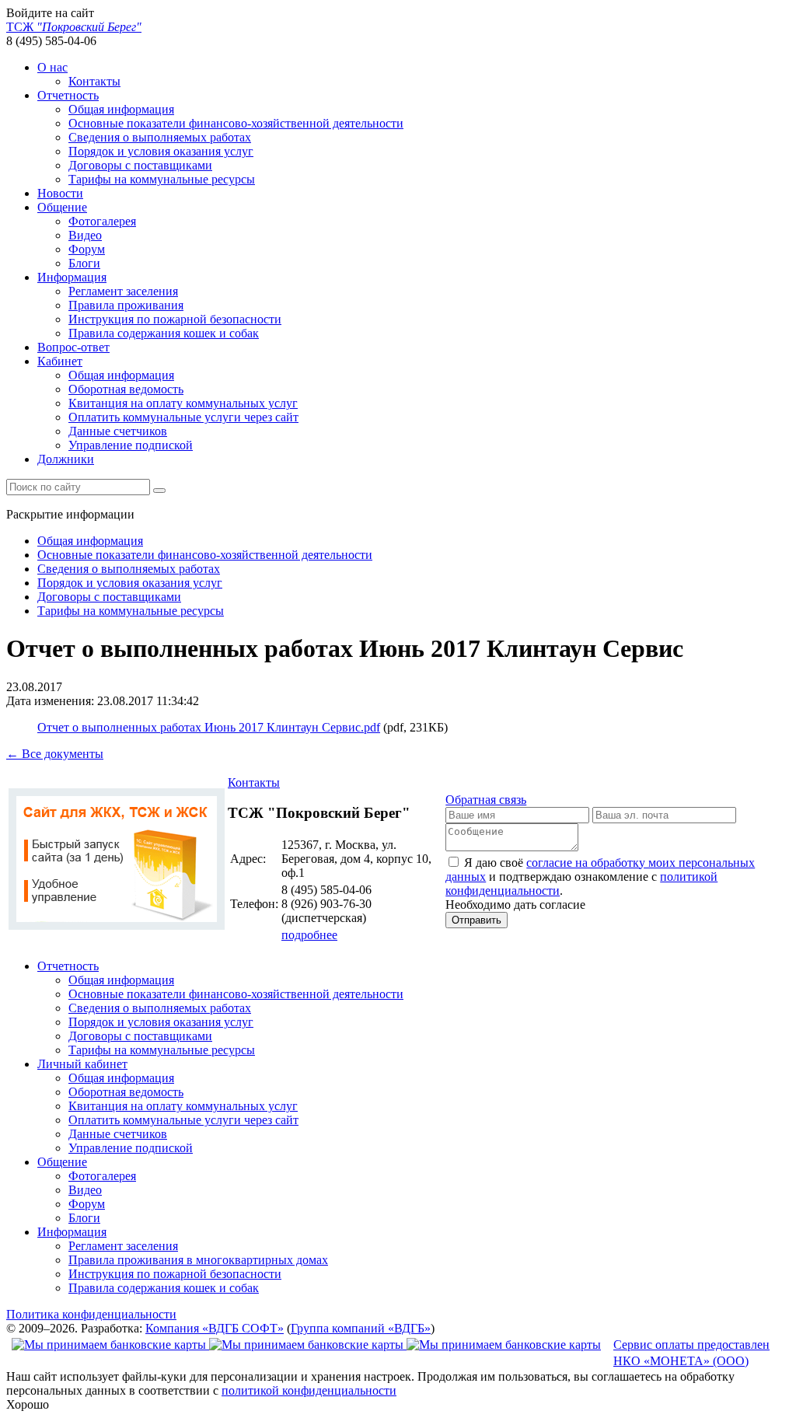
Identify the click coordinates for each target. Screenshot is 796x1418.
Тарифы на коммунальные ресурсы (161, 179)
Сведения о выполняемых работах (159, 137)
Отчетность (68, 95)
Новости (60, 193)
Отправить (476, 920)
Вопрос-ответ (73, 347)
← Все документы (54, 753)
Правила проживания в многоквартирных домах (198, 1259)
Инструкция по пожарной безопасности (174, 319)
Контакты (94, 81)
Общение (62, 207)
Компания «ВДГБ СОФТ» (214, 1328)
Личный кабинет (82, 1063)
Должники (65, 459)
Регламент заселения (123, 291)
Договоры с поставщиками (140, 165)
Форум (86, 249)
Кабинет (59, 361)
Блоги (84, 263)
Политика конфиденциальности (91, 1314)
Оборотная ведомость (125, 389)
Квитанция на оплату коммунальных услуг (183, 403)
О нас (52, 67)
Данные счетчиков (117, 431)
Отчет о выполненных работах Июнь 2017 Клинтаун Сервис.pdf (208, 727)
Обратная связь (485, 799)
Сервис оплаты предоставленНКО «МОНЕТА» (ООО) (691, 1352)
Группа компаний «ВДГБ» (361, 1328)
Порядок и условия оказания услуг (160, 151)
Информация (71, 277)
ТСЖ (73, 26)
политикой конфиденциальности (309, 1390)
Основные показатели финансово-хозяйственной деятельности (235, 123)
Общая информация (121, 109)
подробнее (309, 934)
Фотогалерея (102, 221)
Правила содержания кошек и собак (163, 333)
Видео (85, 235)
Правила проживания (125, 305)
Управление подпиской (130, 445)
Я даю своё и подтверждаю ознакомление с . (600, 876)
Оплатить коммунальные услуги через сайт (183, 417)
